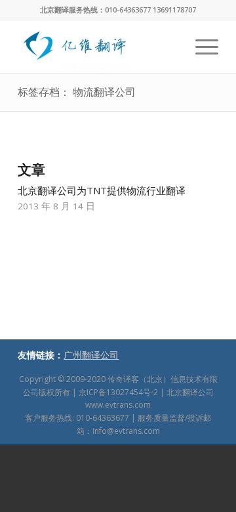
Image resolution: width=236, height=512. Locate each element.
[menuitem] (200, 46)
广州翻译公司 (91, 355)
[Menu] (200, 46)
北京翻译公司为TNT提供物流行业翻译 (102, 190)
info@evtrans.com (126, 431)
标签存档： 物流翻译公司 (77, 92)
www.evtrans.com (118, 404)
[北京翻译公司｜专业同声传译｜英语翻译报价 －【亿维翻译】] (98, 46)
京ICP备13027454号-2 (118, 392)
